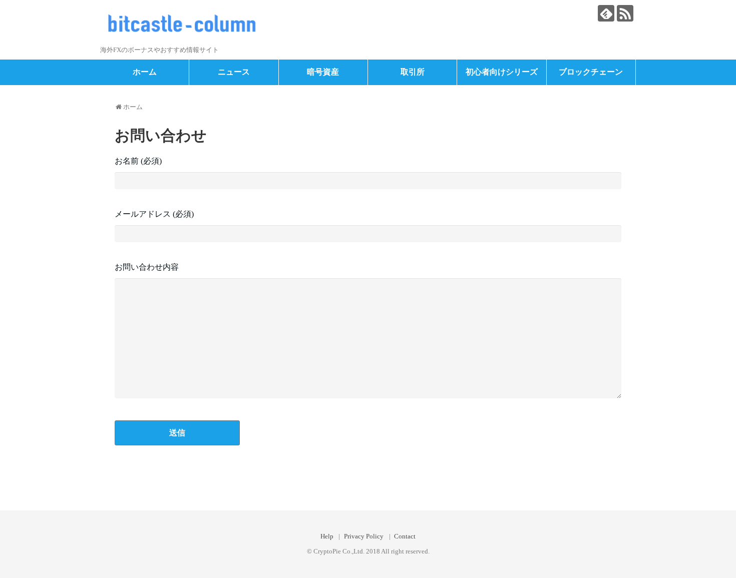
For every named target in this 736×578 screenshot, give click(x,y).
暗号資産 (323, 72)
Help (326, 536)
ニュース (234, 72)
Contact (405, 536)
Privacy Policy (364, 536)
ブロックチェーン (591, 72)
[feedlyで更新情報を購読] (606, 13)
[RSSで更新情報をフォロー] (625, 13)
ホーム (145, 72)
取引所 (413, 72)
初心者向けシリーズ (502, 72)
